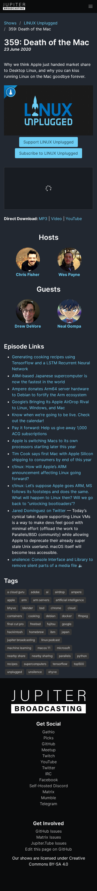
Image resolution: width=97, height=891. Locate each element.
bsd (41, 608)
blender (27, 608)
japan (65, 632)
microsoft (63, 648)
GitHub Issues (49, 831)
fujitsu (51, 624)
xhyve (52, 672)
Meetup (49, 749)
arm (24, 600)
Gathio (48, 731)
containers (14, 616)
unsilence (35, 672)
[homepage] (14, 6)
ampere (76, 592)
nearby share (16, 656)
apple (11, 600)
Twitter (48, 767)
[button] (90, 6)
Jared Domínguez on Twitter (39, 510)
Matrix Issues (48, 837)
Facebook (48, 779)
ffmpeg (83, 616)
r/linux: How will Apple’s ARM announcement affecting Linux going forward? (46, 472)
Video (56, 218)
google (66, 624)
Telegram (48, 803)
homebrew (36, 632)
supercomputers (35, 664)
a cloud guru (15, 592)
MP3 (43, 218)
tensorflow (60, 664)
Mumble (48, 797)
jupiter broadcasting (21, 640)
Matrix (48, 791)
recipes (12, 664)
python (82, 656)
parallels (65, 656)
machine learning (19, 648)
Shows (10, 22)
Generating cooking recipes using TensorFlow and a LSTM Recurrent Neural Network (51, 362)
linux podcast (50, 640)
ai (47, 592)
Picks (48, 737)
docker (67, 616)
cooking (34, 616)
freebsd (35, 624)
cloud (71, 608)
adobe (35, 592)
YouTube (74, 218)
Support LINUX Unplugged (48, 141)
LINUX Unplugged (40, 22)
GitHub (48, 743)
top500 (79, 664)
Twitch (48, 755)
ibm (52, 632)
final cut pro (15, 624)
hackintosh (15, 632)
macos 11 (44, 648)
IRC (48, 773)
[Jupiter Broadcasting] (48, 712)
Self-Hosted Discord (48, 785)
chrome (56, 608)
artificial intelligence (70, 600)
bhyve (11, 608)
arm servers (41, 600)
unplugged (14, 672)
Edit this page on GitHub (48, 849)
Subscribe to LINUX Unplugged (48, 153)
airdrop (60, 592)
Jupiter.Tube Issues (48, 843)
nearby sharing (42, 656)
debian (50, 616)
